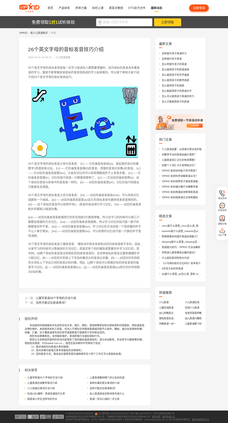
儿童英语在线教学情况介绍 (42, 382)
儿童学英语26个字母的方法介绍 (56, 298)
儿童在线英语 (166, 307)
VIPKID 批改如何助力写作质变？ (180, 170)
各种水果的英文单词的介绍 (105, 382)
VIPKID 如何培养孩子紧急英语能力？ (182, 181)
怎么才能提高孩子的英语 (175, 101)
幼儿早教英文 (166, 312)
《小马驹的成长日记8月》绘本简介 (181, 263)
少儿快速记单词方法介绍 (41, 388)
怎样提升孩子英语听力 (174, 53)
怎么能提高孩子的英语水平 (177, 90)
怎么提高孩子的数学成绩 (175, 80)
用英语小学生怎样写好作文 (42, 398)
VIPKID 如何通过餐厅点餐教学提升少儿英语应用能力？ (182, 186)
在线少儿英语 (192, 307)
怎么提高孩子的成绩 (173, 85)
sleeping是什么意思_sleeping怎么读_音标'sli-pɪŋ (182, 241)
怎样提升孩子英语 (172, 58)
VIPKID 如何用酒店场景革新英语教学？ (182, 192)
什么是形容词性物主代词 (175, 257)
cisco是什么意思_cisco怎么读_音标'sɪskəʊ (182, 225)
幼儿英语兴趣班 (193, 318)
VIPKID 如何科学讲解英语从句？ (180, 175)
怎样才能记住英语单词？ (51, 302)
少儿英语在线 (192, 302)
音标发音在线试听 (167, 318)
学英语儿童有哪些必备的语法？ (179, 252)
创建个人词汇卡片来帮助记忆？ (179, 165)
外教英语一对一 (167, 323)
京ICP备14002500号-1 (141, 413)
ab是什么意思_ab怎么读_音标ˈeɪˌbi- (182, 273)
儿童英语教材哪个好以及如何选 (107, 377)
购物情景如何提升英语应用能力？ (180, 236)
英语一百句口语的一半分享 (105, 398)
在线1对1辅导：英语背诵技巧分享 (46, 393)
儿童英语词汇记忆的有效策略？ (179, 159)
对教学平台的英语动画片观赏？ (179, 154)
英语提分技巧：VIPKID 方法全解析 (181, 247)
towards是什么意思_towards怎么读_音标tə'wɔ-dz (182, 231)
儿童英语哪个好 (193, 323)
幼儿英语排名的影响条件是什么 (107, 393)
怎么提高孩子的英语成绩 (175, 69)
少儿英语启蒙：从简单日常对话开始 (182, 149)
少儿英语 (164, 302)
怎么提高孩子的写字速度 (175, 74)
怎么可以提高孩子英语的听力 (178, 96)
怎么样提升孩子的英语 (174, 64)
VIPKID (23, 32)
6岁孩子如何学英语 (172, 268)
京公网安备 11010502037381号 (113, 413)
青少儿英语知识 (39, 32)
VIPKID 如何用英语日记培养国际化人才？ (182, 197)
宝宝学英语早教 (193, 312)
